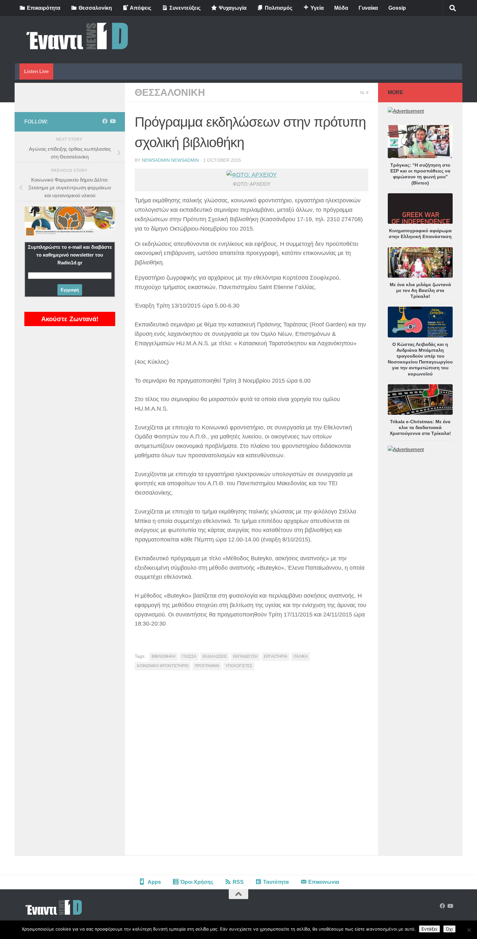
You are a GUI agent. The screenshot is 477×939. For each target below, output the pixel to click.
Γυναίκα (368, 8)
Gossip (397, 8)
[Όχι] (469, 930)
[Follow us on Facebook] (104, 121)
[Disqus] (251, 765)
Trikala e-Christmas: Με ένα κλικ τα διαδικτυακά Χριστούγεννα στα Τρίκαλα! (420, 427)
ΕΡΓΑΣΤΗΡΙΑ (275, 656)
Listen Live (36, 71)
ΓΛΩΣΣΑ (189, 656)
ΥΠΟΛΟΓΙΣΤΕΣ (239, 666)
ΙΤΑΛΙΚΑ (300, 656)
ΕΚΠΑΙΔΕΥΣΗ (245, 656)
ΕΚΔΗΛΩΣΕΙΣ (214, 656)
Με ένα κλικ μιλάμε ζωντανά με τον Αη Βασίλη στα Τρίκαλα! (420, 290)
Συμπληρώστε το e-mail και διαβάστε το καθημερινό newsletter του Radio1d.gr (70, 254)
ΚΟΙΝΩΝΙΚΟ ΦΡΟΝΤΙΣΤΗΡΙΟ (163, 666)
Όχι (449, 929)
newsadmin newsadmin (170, 160)
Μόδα (341, 8)
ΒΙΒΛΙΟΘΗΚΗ (164, 656)
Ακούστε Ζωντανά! (70, 319)
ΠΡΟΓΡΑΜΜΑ (207, 666)
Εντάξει (429, 929)
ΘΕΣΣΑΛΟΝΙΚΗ (170, 92)
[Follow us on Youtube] (112, 121)
